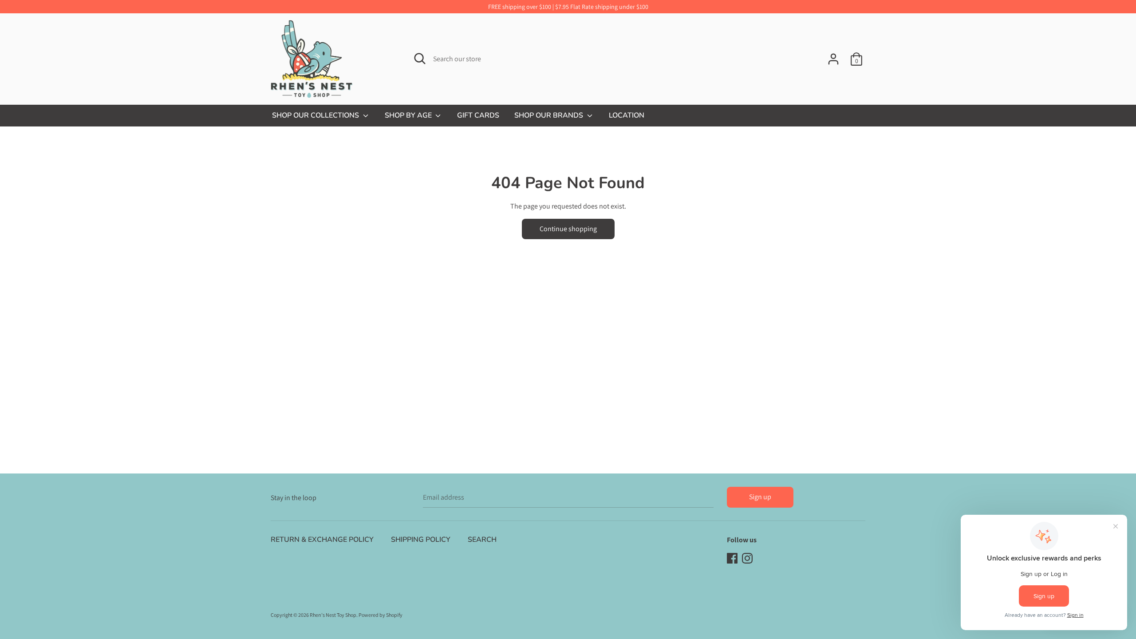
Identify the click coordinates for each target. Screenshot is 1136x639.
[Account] (833, 55)
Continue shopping (568, 228)
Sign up (760, 496)
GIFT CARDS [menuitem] (478, 115)
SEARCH (482, 539)
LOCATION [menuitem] (626, 115)
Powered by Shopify (380, 614)
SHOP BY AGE (409, 115)
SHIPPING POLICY (420, 539)
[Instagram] (747, 557)
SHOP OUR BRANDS (549, 115)
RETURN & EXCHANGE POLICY (322, 539)
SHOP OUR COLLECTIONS (316, 115)
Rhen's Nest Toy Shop (333, 614)
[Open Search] (420, 58)
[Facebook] (732, 557)
